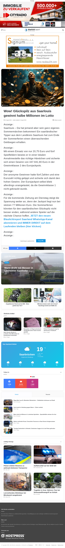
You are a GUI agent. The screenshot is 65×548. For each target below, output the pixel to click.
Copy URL (41, 240)
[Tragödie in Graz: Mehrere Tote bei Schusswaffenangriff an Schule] (47, 480)
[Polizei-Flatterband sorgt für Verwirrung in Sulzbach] (52, 323)
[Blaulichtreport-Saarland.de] (32, 30)
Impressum (54, 545)
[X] (35, 248)
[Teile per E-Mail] (53, 248)
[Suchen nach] (63, 30)
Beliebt (16, 394)
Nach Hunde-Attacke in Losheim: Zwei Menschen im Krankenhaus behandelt (11, 334)
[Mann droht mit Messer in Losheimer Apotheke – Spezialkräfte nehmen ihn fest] (8, 417)
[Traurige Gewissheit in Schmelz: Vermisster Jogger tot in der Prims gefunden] (8, 431)
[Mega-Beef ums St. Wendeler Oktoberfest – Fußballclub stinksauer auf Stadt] (8, 402)
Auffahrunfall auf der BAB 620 (45, 466)
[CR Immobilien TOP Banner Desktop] (32, 14)
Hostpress (30, 545)
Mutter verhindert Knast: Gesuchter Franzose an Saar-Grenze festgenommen (20, 269)
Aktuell (6, 262)
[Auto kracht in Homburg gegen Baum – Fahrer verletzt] (8, 409)
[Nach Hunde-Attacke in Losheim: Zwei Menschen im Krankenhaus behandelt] (12, 324)
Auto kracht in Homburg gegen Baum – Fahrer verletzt (28, 407)
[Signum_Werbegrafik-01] (32, 51)
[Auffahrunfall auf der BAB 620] (47, 454)
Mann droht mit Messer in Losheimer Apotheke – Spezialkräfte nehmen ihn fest (35, 414)
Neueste (48, 394)
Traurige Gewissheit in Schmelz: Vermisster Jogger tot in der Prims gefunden (34, 428)
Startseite (48, 545)
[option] (32, 268)
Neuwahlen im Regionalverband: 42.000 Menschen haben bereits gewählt (32, 330)
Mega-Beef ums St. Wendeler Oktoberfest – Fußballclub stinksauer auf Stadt (34, 400)
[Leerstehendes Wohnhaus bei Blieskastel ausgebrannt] (17, 482)
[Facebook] (17, 248)
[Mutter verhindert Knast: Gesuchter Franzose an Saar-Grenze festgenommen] (8, 424)
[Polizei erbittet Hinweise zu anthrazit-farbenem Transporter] (17, 454)
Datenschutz (60, 545)
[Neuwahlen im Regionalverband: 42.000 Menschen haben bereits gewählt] (32, 323)
